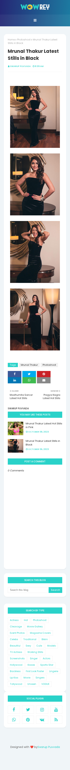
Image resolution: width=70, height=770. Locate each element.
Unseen (31, 684)
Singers (40, 677)
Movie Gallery (35, 626)
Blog (43, 761)
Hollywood (16, 664)
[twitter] (28, 710)
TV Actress (16, 652)
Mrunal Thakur (29, 365)
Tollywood (16, 684)
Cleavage (16, 626)
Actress (14, 620)
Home (11, 39)
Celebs (14, 639)
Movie (27, 677)
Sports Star (46, 664)
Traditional (29, 639)
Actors (46, 658)
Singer (34, 658)
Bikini (45, 639)
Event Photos (17, 633)
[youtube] (56, 710)
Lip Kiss (14, 677)
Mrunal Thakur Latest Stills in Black (43, 443)
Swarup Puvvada (20, 66)
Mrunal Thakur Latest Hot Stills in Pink (44, 425)
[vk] (42, 720)
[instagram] (42, 710)
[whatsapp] (14, 720)
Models (51, 645)
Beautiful (15, 645)
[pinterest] (28, 720)
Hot (26, 620)
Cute (39, 645)
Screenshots (17, 658)
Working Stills (35, 652)
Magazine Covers (40, 633)
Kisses (31, 664)
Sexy (28, 645)
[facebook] (14, 710)
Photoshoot (24, 39)
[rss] (56, 720)
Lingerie (53, 671)
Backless (15, 671)
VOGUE (45, 684)
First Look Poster (35, 671)
